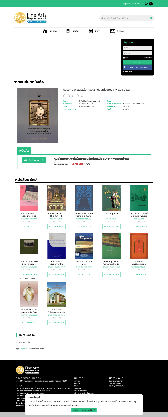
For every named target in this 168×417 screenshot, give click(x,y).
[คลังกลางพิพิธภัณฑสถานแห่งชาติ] (56, 294)
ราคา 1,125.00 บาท (29, 274)
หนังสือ (75, 31)
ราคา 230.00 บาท (56, 274)
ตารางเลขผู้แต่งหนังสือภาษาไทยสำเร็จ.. (56, 264)
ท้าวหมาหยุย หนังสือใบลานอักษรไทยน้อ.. (112, 262)
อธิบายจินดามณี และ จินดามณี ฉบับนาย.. (84, 214)
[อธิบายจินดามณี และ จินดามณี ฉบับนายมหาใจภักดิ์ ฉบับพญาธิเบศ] (84, 198)
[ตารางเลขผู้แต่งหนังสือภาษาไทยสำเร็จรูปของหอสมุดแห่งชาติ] (56, 246)
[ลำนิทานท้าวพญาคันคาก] (84, 246)
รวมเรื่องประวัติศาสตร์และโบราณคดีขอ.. (139, 264)
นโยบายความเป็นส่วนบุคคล (84, 393)
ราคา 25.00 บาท (29, 322)
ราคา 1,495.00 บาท (139, 226)
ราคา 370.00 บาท (84, 226)
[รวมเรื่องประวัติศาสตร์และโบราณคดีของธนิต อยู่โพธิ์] (139, 246)
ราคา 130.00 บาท (84, 274)
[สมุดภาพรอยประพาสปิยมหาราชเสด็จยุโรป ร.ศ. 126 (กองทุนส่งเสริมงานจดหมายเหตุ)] (29, 246)
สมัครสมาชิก (137, 3)
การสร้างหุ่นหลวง (111, 213)
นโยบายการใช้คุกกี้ (88, 410)
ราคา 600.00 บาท (111, 226)
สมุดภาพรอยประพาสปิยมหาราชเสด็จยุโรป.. (29, 264)
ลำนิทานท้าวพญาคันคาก (83, 262)
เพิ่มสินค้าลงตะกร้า (34, 160)
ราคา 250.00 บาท (29, 226)
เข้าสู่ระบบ (126, 3)
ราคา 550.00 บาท (56, 322)
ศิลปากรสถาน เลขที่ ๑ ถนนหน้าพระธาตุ (139, 214)
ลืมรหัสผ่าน (148, 57)
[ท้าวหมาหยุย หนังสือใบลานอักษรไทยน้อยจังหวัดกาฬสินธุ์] (111, 246)
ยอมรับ (75, 410)
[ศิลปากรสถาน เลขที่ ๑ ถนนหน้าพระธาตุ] (139, 198)
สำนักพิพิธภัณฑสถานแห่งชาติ (133, 104)
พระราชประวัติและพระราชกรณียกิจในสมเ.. (29, 312)
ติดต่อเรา (121, 31)
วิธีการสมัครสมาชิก (116, 381)
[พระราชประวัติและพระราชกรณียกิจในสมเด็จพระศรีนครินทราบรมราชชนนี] (29, 294)
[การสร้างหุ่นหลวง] (111, 198)
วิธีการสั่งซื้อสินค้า (115, 383)
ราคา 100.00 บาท (56, 226)
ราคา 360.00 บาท (139, 274)
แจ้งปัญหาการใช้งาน (116, 386)
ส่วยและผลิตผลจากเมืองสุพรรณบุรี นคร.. (29, 216)
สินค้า (97, 31)
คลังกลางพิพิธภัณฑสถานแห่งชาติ (56, 312)
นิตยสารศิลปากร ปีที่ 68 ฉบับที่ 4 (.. (56, 214)
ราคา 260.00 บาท (111, 274)
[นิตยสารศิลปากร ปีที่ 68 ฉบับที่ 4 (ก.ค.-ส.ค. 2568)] (56, 198)
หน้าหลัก (53, 31)
